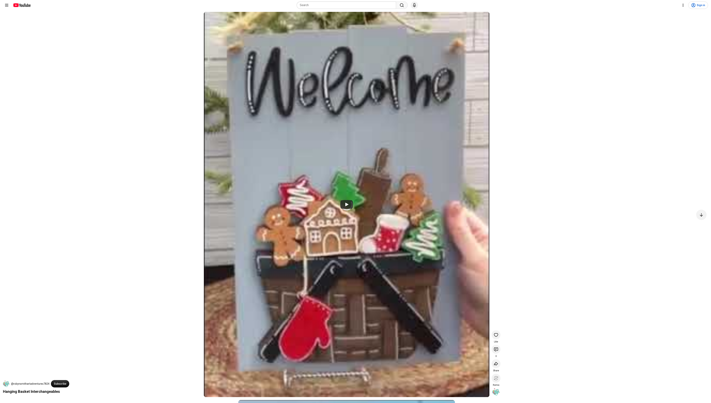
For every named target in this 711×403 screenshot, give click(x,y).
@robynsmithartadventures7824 (30, 383)
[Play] (346, 204)
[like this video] (496, 334)
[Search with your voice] (414, 5)
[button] (6, 383)
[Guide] (6, 5)
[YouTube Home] (21, 5)
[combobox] (347, 5)
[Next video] (701, 215)
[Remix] (496, 378)
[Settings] (683, 5)
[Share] (496, 363)
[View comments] (496, 349)
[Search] (402, 5)
